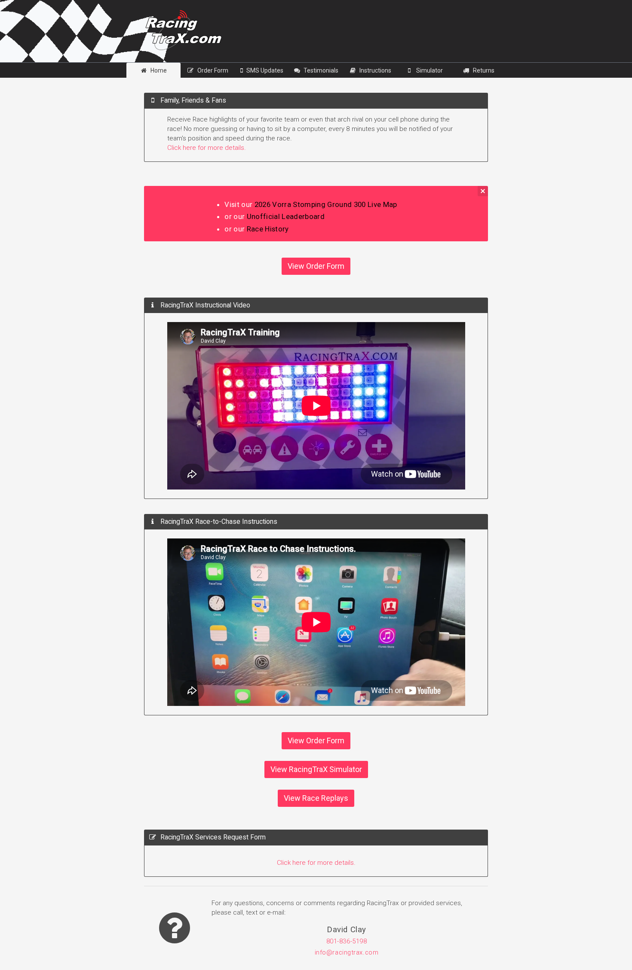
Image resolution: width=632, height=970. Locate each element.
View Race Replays (316, 798)
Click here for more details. (206, 148)
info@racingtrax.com (347, 952)
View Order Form (316, 266)
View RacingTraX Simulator (316, 769)
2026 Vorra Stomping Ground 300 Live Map (326, 204)
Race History (268, 229)
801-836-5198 (346, 941)
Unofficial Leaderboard (286, 216)
